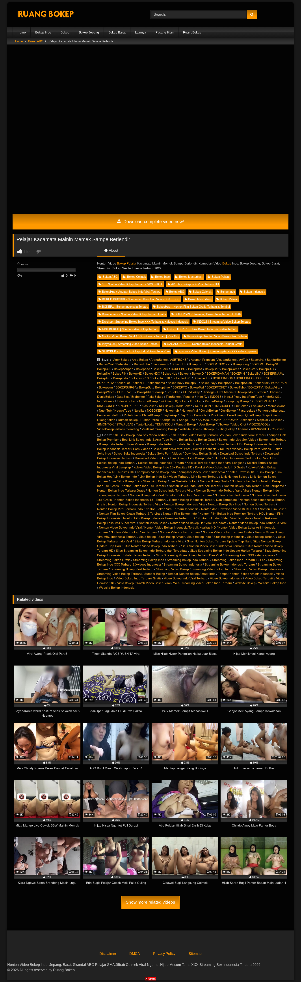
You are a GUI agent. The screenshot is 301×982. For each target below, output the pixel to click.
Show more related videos (150, 902)
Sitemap (195, 954)
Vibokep (223, 424)
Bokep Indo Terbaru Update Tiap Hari (173, 444)
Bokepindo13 (139, 378)
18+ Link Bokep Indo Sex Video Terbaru (141, 435)
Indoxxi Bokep (126, 401)
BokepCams (230, 369)
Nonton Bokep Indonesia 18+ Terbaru (140, 499)
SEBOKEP (230, 420)
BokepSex (262, 383)
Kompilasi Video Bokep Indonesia (201, 472)
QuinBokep (253, 415)
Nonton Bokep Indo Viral (147, 495)
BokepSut (145, 387)
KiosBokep (149, 406)
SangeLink (169, 420)
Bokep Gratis (207, 439)
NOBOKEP (154, 410)
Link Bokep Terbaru (204, 476)
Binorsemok (160, 364)
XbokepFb (210, 429)
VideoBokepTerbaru (111, 429)
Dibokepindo (244, 392)
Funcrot (188, 396)
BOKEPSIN (279, 383)
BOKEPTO (180, 387)
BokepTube (238, 387)
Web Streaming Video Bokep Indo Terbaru (202, 583)
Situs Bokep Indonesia (229, 536)
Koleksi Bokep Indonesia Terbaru (161, 462)
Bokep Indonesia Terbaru (261, 444)
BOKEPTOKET (216, 387)
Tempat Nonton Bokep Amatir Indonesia (245, 573)
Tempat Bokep (186, 424)
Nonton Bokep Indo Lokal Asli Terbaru (195, 486)
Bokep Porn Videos (257, 449)
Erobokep (138, 396)
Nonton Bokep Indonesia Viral (184, 504)
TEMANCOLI (164, 424)
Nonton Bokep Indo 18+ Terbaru (143, 486)
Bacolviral (257, 359)
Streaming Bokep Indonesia (183, 564)
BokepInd (103, 378)
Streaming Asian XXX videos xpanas (250, 555)
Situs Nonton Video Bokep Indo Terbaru (150, 546)
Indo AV (202, 396)
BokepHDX (152, 373)
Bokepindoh (202, 378)
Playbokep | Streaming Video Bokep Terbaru (130, 344)
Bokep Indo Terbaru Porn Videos (121, 444)
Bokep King (241, 364)
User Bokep (207, 424)
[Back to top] (287, 969)
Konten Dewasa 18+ (242, 472)
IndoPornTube (252, 396)
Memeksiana (277, 406)
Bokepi (184, 373)
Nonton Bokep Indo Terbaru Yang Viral (222, 490)
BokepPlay (208, 383)
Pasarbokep (246, 410)
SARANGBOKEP (209, 420)
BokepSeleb (243, 383)
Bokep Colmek (136, 276)
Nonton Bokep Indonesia (232, 495)
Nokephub (172, 410)
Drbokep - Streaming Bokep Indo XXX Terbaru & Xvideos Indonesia (145, 321)
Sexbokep (247, 420)
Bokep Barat (117, 32)
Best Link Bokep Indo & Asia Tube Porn (149, 439)
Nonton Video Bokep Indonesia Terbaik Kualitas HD (180, 527)
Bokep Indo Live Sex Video (237, 439)
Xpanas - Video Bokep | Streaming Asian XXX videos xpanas (217, 351)
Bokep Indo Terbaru (272, 439)
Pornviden (201, 415)
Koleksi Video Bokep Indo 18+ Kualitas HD (163, 467)
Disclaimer (107, 954)
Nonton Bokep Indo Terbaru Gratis (121, 490)
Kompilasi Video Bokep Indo (156, 472)
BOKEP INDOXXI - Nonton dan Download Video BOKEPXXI (140, 299)
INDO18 (215, 396)
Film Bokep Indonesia (229, 458)
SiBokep (276, 420)
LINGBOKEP (222, 406)
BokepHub (170, 373)
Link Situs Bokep (122, 481)
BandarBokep (276, 359)
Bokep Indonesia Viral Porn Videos (217, 449)
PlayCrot (185, 415)
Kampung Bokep (237, 401)
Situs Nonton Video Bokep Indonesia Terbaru (212, 546)
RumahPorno (149, 420)
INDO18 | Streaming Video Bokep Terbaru (223, 321)
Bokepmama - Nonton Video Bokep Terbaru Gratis (134, 314)
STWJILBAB (124, 424)
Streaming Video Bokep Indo (211, 569)
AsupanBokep (227, 359)
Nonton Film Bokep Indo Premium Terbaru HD (231, 513)
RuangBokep (192, 32)
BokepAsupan (123, 369)
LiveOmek (258, 406)
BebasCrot (106, 364)
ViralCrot (148, 429)
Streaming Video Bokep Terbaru (119, 573)
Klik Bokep (166, 406)
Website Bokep (190, 429)
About (113, 250)
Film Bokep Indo (199, 458)
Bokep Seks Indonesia (129, 453)
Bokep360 (104, 369)
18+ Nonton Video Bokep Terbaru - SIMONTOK (132, 284)
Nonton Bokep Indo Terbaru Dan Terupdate (254, 486)
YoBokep (278, 429)
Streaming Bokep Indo (148, 560)
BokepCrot (249, 369)
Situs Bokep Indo (199, 536)
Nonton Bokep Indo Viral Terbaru (189, 495)
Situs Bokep (147, 536)
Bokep (65, 32)
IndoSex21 (272, 396)
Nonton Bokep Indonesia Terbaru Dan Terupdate (203, 499)
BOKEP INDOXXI (218, 364)
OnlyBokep (228, 410)
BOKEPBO (178, 369)
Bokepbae (143, 369)
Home (21, 32)
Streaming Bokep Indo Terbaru (188, 560)
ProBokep (218, 415)
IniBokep (166, 401)
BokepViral (272, 387)
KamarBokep (214, 401)
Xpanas (243, 429)
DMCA (134, 954)
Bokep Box (196, 364)
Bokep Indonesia (254, 291)
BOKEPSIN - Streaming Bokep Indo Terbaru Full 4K (208, 314)
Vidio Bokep (125, 583)
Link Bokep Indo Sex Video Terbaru (164, 476)
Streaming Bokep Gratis (113, 560)
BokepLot (123, 383)
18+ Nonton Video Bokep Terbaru (194, 435)
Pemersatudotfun (109, 415)
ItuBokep (196, 401)
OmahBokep (209, 410)
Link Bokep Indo (125, 476)
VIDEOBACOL (258, 424)
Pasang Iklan (165, 32)
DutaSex (123, 396)
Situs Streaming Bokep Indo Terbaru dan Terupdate (152, 550)
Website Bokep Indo (272, 583)
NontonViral (190, 410)
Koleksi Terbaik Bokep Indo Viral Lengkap (215, 462)
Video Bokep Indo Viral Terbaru (185, 578)
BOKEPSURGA (125, 387)
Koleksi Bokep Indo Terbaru (116, 462)
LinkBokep (241, 406)
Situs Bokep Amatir (171, 536)
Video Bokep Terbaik (259, 578)
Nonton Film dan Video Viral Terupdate (224, 518)
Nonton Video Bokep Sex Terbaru (134, 532)
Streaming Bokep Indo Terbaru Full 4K (239, 560)
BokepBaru (160, 369)
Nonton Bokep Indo (245, 481)
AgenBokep (121, 359)
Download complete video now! (153, 221)
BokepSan (225, 383)
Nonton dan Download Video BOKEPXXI (229, 509)
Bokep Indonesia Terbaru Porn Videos (123, 449)
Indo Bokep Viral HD (260, 458)
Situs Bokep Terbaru (261, 536)
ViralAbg (133, 429)
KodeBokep (184, 406)
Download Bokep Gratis (200, 453)
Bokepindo (120, 378)
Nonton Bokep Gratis (214, 481)
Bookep (158, 392)
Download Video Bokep (151, 458)
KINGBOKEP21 (128, 406)
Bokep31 (272, 364)
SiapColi (262, 420)
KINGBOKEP (106, 406)
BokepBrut (212, 369)
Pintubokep (131, 415)
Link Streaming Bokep (151, 481)
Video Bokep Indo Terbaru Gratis (138, 578)
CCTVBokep (191, 392)
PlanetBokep (151, 415)
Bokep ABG (35, 41)
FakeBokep (155, 396)
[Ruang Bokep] (46, 14)
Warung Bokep (166, 429)
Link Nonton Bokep (234, 476)
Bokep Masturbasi (190, 276)
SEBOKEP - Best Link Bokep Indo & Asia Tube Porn (136, 351)
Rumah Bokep (128, 420)
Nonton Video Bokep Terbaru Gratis (227, 532)
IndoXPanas (105, 401)
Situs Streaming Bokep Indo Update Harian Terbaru (226, 550)
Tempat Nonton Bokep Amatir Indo (192, 573)
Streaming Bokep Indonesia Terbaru (230, 564)
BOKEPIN (238, 373)
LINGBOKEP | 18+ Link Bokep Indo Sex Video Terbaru (202, 329)
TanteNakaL (144, 424)
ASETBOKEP (179, 359)
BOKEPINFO (245, 378)
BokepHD (135, 373)
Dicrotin (260, 392)
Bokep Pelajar (126, 263)
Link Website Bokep (183, 481)
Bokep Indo (43, 32)
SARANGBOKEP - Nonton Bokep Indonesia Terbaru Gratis (204, 344)
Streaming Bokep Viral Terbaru (132, 569)
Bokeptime (162, 387)
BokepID (198, 373)
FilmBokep (173, 396)
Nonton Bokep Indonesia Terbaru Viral (134, 504)
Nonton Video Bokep (153, 523)
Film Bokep (178, 458)
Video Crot (238, 424)
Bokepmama (156, 383)
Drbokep (275, 392)
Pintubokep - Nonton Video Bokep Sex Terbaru (217, 336)
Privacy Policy (164, 954)
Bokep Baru (187, 439)
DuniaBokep (105, 396)
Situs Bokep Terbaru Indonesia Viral (159, 541)
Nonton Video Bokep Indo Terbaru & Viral (257, 523)
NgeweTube (122, 410)
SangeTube (187, 420)
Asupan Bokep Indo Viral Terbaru (243, 435)
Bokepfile (103, 373)
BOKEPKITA (105, 383)
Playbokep (169, 415)
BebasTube (142, 364)
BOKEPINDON (223, 378)
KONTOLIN (203, 406)
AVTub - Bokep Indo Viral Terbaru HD (195, 284)
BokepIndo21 (182, 378)
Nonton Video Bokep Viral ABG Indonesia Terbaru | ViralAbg (140, 336)
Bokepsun (106, 387)
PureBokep (235, 415)
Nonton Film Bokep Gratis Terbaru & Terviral (129, 513)
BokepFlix (119, 373)
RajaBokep (271, 415)
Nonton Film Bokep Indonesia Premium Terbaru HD (159, 518)
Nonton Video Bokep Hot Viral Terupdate (198, 523)
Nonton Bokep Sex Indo (224, 504)
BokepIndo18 (160, 378)
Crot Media (225, 392)
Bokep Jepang (89, 32)
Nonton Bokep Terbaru (259, 504)
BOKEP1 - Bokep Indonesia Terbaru (125, 306)
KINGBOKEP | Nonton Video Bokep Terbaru (130, 329)
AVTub (243, 359)
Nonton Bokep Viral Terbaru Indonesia (172, 509)
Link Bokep (266, 472)
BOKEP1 (257, 364)
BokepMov (175, 383)
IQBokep (181, 401)
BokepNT (191, 383)
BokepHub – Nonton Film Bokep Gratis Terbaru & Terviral (193, 306)
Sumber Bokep (154, 573)
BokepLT (138, 383)
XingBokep (227, 429)
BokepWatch (106, 392)
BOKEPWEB (125, 392)
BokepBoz (195, 369)
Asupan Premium (203, 359)
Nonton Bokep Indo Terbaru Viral (170, 490)
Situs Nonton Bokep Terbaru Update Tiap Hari (219, 541)
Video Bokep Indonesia (226, 578)
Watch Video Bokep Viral (153, 583)
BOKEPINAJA (273, 373)
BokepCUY (266, 369)
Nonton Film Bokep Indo (180, 513)
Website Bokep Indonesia (116, 587)
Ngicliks (139, 410)
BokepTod (197, 387)
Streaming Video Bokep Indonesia (257, 569)
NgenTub (105, 410)
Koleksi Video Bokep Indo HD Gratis (220, 467)
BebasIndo (123, 364)
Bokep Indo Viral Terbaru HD (222, 444)
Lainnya (140, 32)
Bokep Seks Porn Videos (164, 453)
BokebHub (179, 364)
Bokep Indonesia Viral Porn (172, 449)
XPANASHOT (260, 429)
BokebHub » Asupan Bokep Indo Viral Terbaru (131, 291)
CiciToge (209, 392)
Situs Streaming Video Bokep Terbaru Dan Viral (189, 555)
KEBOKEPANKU (262, 401)
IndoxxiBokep (148, 401)
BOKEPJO (263, 378)
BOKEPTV (255, 387)
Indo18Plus (232, 396)
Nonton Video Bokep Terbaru (180, 532)
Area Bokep (140, 359)
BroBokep (173, 392)
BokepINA (254, 373)
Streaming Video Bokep (172, 569)
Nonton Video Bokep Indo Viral (120, 527)
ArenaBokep (159, 359)
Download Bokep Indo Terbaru (241, 453)
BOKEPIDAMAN (217, 373)
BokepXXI (144, 392)
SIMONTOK (105, 424)
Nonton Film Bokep (273, 509)
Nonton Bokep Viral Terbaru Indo (120, 509)
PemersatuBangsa (271, 410)
